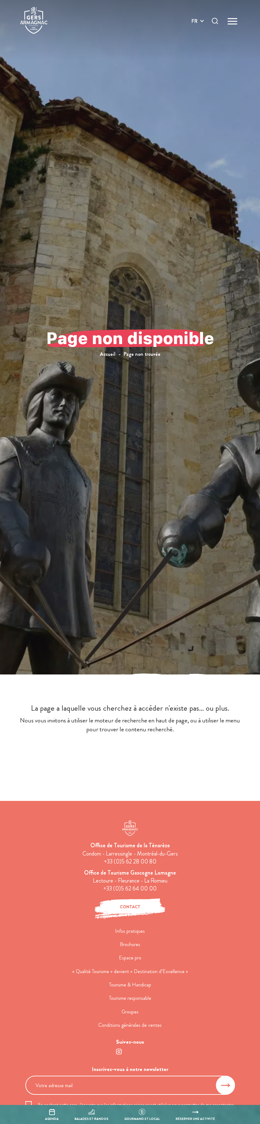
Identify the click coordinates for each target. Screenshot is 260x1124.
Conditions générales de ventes (130, 1025)
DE (195, 36)
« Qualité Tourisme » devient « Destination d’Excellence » (130, 971)
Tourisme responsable (130, 998)
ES (194, 43)
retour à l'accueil (130, 753)
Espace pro (130, 957)
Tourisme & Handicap (130, 984)
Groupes (130, 1011)
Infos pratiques (130, 931)
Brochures (130, 944)
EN (195, 28)
